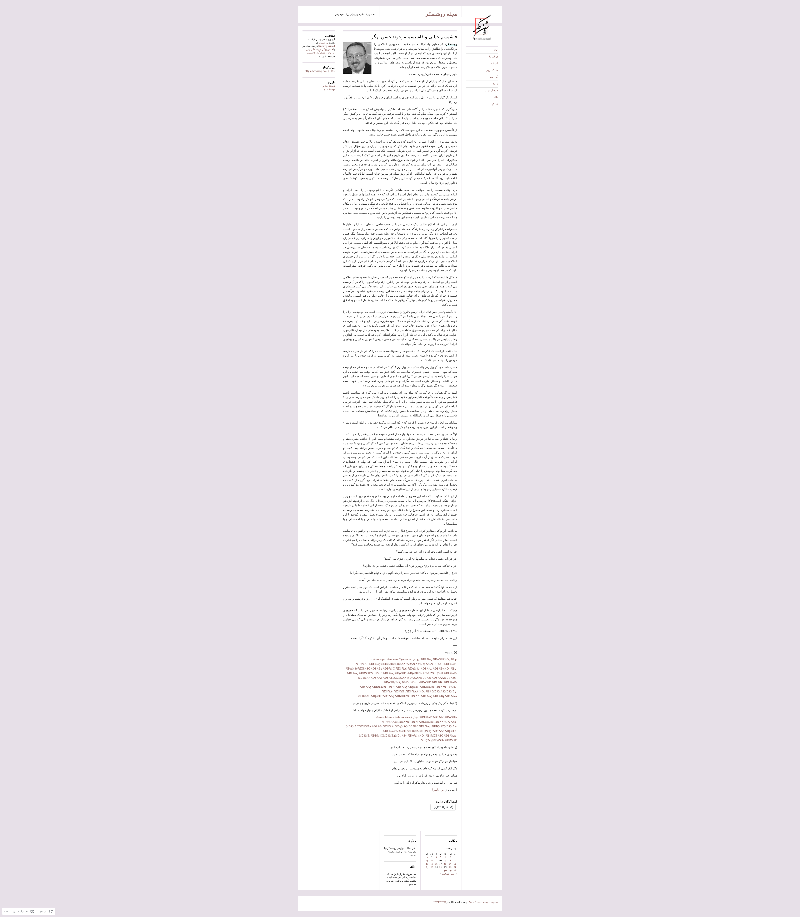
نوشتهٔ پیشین (328, 86)
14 (455, 864)
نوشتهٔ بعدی (329, 89)
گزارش (494, 77)
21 (455, 867)
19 (432, 864)
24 (440, 867)
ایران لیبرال (438, 790)
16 (445, 864)
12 (432, 860)
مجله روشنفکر (441, 13)
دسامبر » (444, 874)
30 (445, 870)
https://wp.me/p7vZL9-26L (320, 71)
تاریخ (495, 84)
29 (450, 870)
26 (432, 867)
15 (450, 864)
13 (427, 860)
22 (450, 867)
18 (436, 864)
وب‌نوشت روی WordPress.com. (483, 902)
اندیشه (494, 63)
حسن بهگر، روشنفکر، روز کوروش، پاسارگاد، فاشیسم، (320, 51)
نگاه (496, 97)
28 (455, 870)
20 (427, 864)
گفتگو (495, 104)
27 (427, 867)
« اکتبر (453, 874)
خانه (496, 50)
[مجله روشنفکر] (482, 41)
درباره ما (493, 56)
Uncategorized (326, 46)
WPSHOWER (440, 902)
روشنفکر (323, 43)
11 (436, 860)
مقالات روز (492, 70)
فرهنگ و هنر (491, 90)
